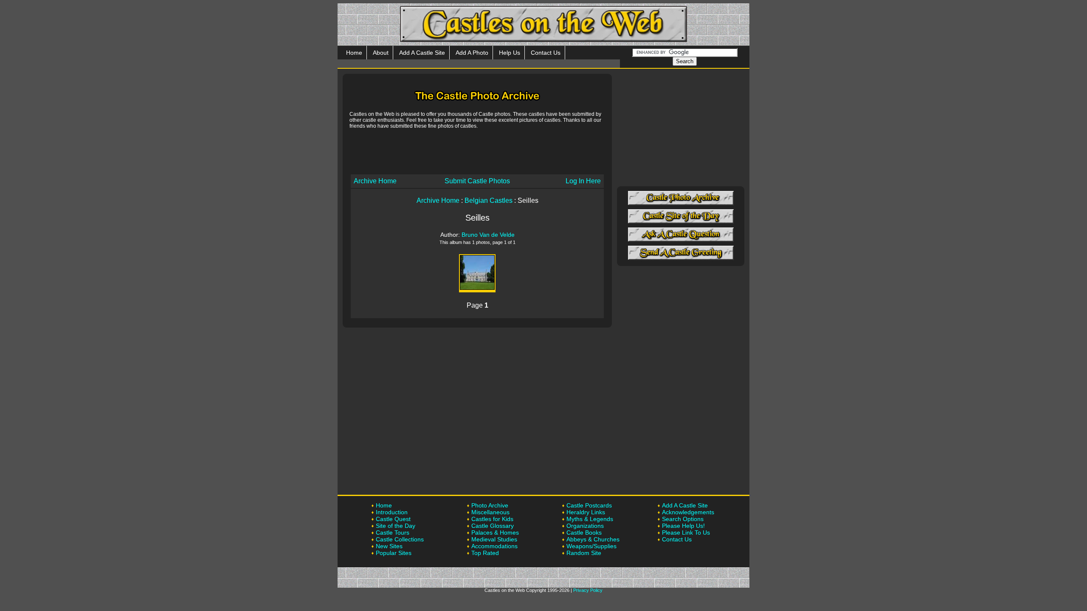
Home (354, 52)
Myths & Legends (589, 519)
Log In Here (583, 181)
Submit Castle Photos (477, 181)
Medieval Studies (494, 539)
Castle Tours (392, 532)
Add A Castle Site (422, 52)
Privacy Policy (588, 590)
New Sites (389, 546)
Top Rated (485, 552)
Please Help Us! (683, 525)
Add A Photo (472, 52)
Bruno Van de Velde (488, 234)
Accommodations (494, 546)
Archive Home (375, 181)
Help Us (509, 52)
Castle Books (584, 532)
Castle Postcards (589, 505)
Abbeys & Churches (593, 539)
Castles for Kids (492, 519)
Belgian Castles (489, 200)
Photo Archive (489, 505)
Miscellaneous (490, 512)
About (381, 52)
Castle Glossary (492, 525)
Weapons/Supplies (591, 546)
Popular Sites (393, 552)
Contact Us (545, 52)
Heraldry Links (585, 512)
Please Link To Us (686, 532)
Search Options (683, 519)
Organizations (585, 525)
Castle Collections (400, 539)
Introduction (392, 512)
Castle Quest (393, 519)
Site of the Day (395, 525)
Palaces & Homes (495, 532)
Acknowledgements (688, 512)
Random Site (583, 552)
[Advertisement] (477, 151)
